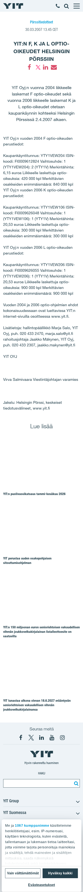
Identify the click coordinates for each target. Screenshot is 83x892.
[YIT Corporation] (41, 737)
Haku (41, 773)
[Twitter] (37, 67)
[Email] (53, 67)
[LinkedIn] (45, 67)
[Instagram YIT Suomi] (62, 737)
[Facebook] (29, 67)
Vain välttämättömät (23, 873)
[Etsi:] (76, 783)
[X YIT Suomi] (31, 737)
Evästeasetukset (41, 885)
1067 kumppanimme (32, 825)
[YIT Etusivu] (13, 6)
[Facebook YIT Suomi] (20, 737)
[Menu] (76, 6)
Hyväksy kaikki (60, 873)
